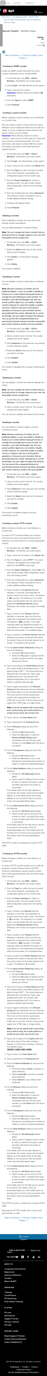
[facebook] (27, 1256)
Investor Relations (12, 1275)
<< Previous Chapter (29, 55)
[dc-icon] (37, 1256)
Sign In (40, 12)
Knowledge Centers (20, 17)
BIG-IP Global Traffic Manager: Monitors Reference (22, 19)
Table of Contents (11, 55)
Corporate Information (15, 1269)
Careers (8, 1278)
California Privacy (23, 1370)
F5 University (10, 1298)
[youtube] (32, 1256)
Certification (10, 1295)
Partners (8, 6)
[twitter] (16, 1256)
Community (30, 3)
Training (8, 1292)
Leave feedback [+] (13, 1342)
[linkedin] (21, 1256)
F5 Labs (7, 1325)
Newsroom (9, 1272)
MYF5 (18, 6)
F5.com (6, 3)
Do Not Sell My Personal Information (23, 1372)
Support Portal (11, 1319)
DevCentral (9, 1315)
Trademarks (14, 1367)
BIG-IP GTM (33, 17)
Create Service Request (15, 1339)
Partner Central (11, 1322)
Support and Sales (23, 1251)
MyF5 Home (6, 17)
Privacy (34, 1367)
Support (17, 3)
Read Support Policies (14, 1336)
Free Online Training (13, 1301)
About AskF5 (10, 1281)
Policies (25, 1367)
